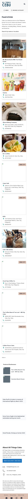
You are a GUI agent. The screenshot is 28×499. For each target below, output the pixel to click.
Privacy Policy (13, 495)
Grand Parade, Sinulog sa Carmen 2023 (14, 433)
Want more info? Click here (12, 460)
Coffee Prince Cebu (8, 345)
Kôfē (4, 216)
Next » (4, 357)
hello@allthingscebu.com (13, 466)
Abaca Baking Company (10, 122)
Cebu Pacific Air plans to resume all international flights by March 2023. (13, 400)
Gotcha (5, 93)
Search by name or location (10, 31)
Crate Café (6, 183)
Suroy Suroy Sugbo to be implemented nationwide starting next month (13, 417)
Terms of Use (21, 495)
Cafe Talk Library (8, 249)
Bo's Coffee (6, 153)
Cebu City (22, 74)
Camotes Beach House (17, 379)
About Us (6, 495)
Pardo (23, 40)
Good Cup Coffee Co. (9, 281)
